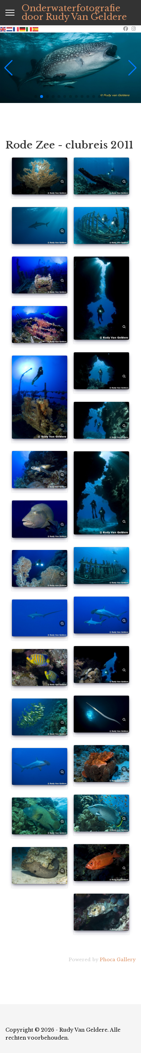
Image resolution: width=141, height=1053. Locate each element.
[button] (35, 96)
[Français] (16, 29)
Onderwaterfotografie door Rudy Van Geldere (74, 12)
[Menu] (9, 13)
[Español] (36, 29)
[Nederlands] (10, 29)
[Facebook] (125, 29)
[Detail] (62, 181)
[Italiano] (29, 29)
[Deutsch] (23, 29)
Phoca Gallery (118, 960)
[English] (3, 29)
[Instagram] (134, 29)
